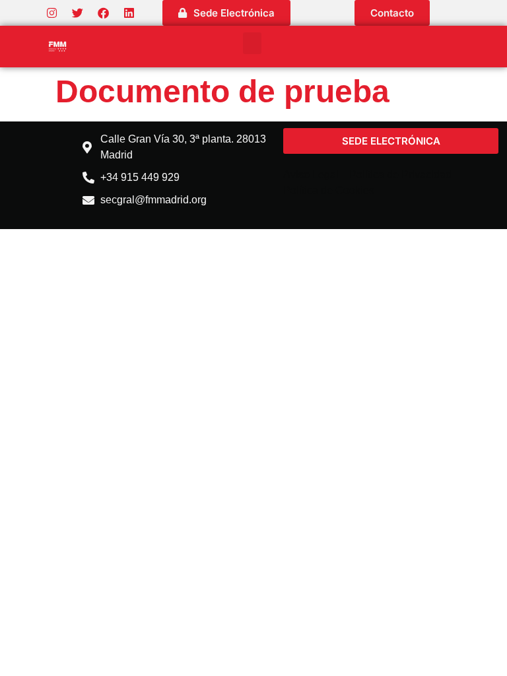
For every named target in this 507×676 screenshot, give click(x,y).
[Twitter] (77, 13)
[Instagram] (51, 13)
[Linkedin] (129, 13)
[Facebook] (103, 13)
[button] (252, 43)
